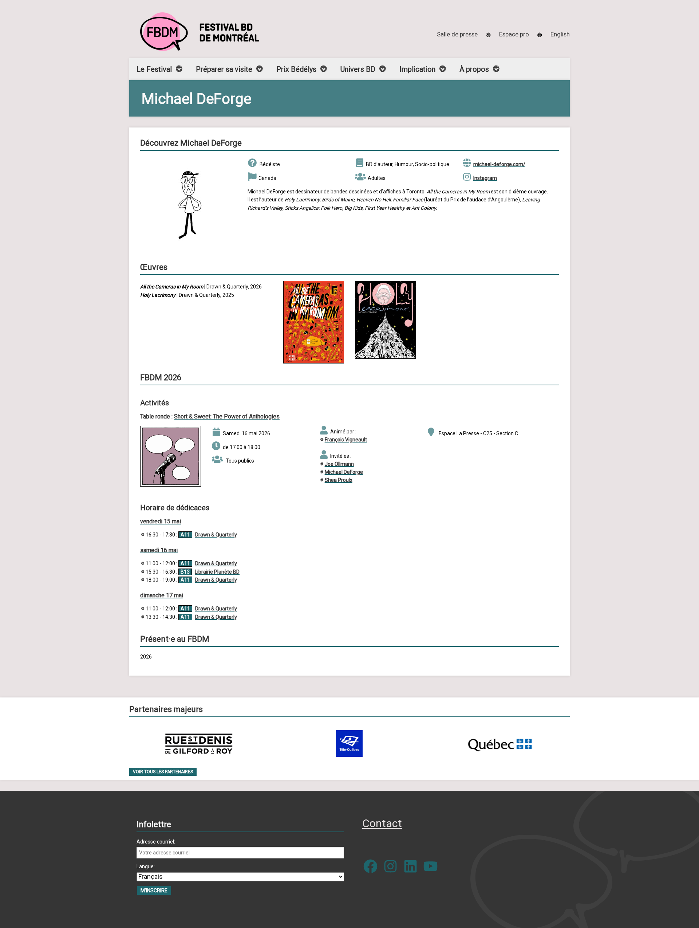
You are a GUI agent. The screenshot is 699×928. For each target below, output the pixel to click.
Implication (417, 69)
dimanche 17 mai (161, 595)
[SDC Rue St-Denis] (199, 743)
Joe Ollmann (339, 464)
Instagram (485, 178)
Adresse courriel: (156, 842)
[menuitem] (560, 34)
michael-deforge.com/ (499, 164)
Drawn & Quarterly (216, 535)
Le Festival (154, 69)
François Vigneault (346, 440)
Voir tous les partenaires (163, 771)
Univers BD (357, 69)
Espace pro (514, 34)
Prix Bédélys (296, 69)
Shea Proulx (338, 480)
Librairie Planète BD (217, 572)
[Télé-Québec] (349, 743)
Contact (382, 823)
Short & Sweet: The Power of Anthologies (227, 416)
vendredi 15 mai (160, 521)
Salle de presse (457, 34)
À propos (474, 69)
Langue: (146, 866)
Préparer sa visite (224, 69)
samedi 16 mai (159, 550)
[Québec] (500, 743)
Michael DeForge (344, 472)
